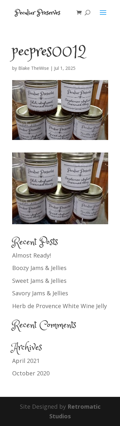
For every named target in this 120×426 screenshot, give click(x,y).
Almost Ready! (31, 255)
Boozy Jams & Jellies (39, 268)
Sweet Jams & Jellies (39, 280)
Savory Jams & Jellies (40, 293)
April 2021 (26, 361)
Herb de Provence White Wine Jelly (59, 306)
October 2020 (31, 373)
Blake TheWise (33, 68)
